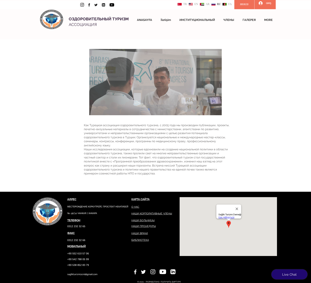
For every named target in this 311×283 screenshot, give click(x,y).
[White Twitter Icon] (143, 272)
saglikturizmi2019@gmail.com (82, 274)
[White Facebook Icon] (135, 272)
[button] (199, 20)
